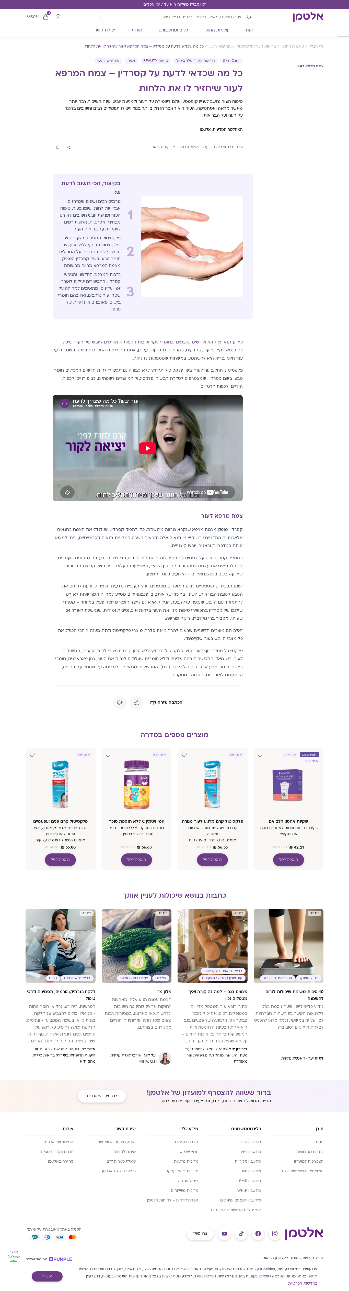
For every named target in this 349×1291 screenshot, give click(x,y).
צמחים (160, 978)
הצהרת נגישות (186, 1142)
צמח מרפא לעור (310, 66)
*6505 (32, 17)
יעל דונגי (150, 1055)
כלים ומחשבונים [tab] (173, 30)
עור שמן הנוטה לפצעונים (222, 978)
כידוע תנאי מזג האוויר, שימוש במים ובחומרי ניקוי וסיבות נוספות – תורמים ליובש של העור (158, 342)
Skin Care (231, 60)
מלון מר (164, 992)
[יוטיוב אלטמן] (224, 1233)
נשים (131, 60)
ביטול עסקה (188, 1180)
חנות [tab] (250, 30)
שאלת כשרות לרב (121, 1161)
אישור (47, 1276)
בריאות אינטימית (77, 978)
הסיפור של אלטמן (58, 1142)
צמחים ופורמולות (134, 978)
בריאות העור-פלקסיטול (195, 60)
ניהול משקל (308, 978)
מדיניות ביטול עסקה (182, 1171)
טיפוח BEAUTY (155, 60)
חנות (319, 1142)
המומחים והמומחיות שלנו (302, 1171)
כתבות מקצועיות (309, 1151)
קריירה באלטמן (60, 1161)
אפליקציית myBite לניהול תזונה (235, 1210)
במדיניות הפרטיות (302, 1283)
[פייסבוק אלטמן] (258, 1233)
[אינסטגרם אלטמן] (275, 1233)
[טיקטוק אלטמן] (241, 1233)
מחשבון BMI (250, 1171)
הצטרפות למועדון (308, 1161)
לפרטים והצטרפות (102, 1096)
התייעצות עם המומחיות (116, 1142)
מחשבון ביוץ (251, 1151)
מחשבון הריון (250, 1142)
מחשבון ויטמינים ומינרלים (240, 1200)
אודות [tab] (137, 30)
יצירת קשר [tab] (105, 30)
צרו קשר (200, 1233)
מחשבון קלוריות (248, 1161)
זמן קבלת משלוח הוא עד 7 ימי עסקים (174, 4)
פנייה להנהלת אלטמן (119, 1171)
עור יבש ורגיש (108, 60)
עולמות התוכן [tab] (216, 30)
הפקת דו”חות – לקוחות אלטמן (172, 1200)
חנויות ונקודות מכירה (56, 1151)
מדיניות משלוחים (184, 1190)
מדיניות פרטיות (186, 1161)
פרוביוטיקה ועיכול (277, 978)
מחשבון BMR (250, 1180)
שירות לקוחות (124, 1151)
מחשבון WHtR (249, 1190)
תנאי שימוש (189, 1151)
